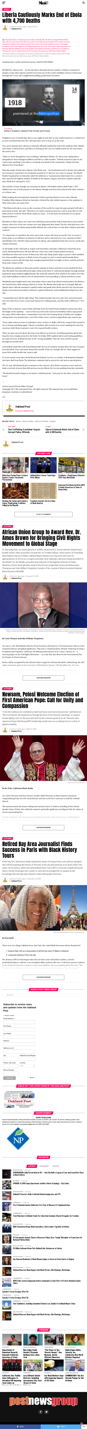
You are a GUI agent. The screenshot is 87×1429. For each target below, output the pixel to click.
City (4, 1055)
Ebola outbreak (42, 421)
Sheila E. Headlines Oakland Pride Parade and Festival (27, 131)
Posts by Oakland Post (24, 411)
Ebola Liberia (28, 421)
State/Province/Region (27, 1055)
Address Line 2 (8, 1048)
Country (22, 1063)
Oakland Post (16, 29)
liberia (53, 421)
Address (6, 1041)
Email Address (9, 1018)
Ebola (19, 421)
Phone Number (8, 1070)
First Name (7, 1026)
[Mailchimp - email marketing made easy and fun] (31, 1078)
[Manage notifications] (81, 1424)
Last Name (7, 1033)
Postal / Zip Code (9, 1063)
